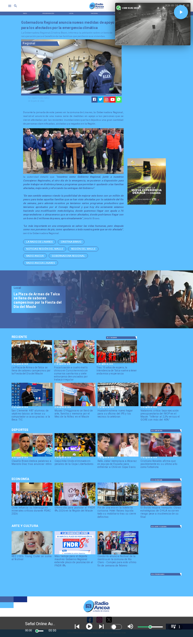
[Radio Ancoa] (96, 9)
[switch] (116, 627)
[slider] (37, 631)
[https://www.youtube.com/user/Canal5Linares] (113, 100)
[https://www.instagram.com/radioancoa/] (107, 100)
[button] (39, 241)
